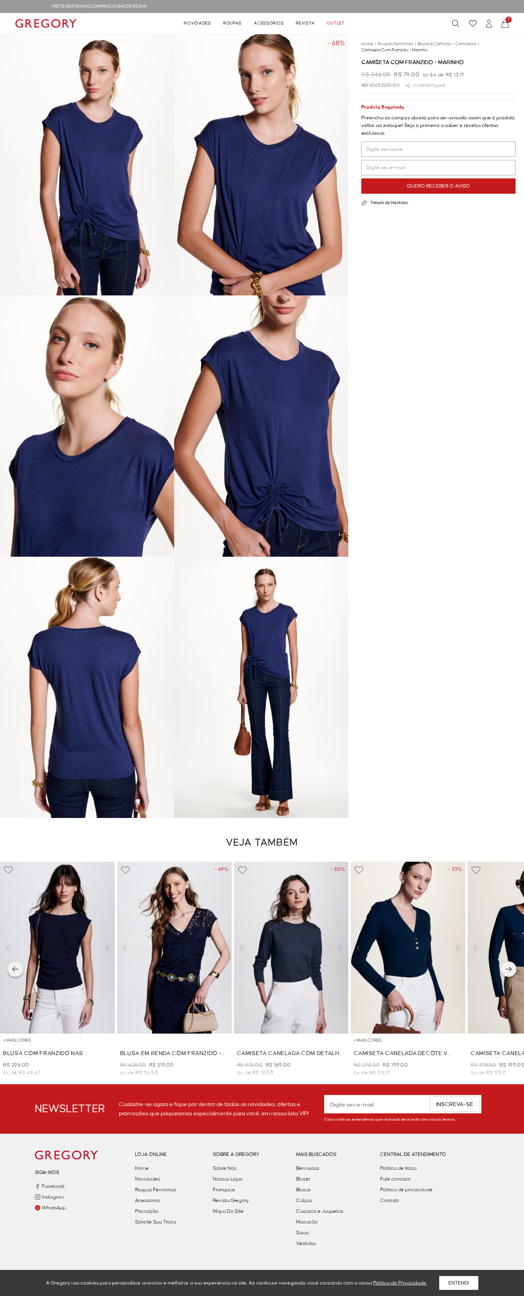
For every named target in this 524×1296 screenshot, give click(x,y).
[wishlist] (473, 23)
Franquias (224, 1189)
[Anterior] (15, 969)
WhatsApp (54, 1207)
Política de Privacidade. (400, 1283)
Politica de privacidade (406, 1189)
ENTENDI (458, 1283)
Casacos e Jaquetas (319, 1211)
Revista (305, 23)
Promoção (146, 1211)
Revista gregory (231, 1200)
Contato (389, 1200)
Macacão (307, 1222)
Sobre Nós (224, 1168)
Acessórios (268, 23)
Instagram (53, 1197)
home (368, 44)
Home (142, 1168)
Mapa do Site (228, 1211)
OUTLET (335, 23)
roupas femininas (397, 44)
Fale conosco (395, 1179)
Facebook (53, 1186)
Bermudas (307, 1168)
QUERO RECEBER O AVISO (438, 186)
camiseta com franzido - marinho (394, 50)
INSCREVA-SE (454, 1104)
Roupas (232, 23)
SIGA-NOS (47, 1172)
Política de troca (398, 1168)
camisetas (467, 44)
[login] (489, 24)
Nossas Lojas (227, 1179)
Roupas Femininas (155, 1189)
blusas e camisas (436, 44)
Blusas (303, 1189)
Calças (304, 1200)
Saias (302, 1232)
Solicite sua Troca (155, 1222)
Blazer (303, 1179)
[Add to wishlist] (8, 870)
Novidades (197, 23)
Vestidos (306, 1243)
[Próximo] (508, 969)
